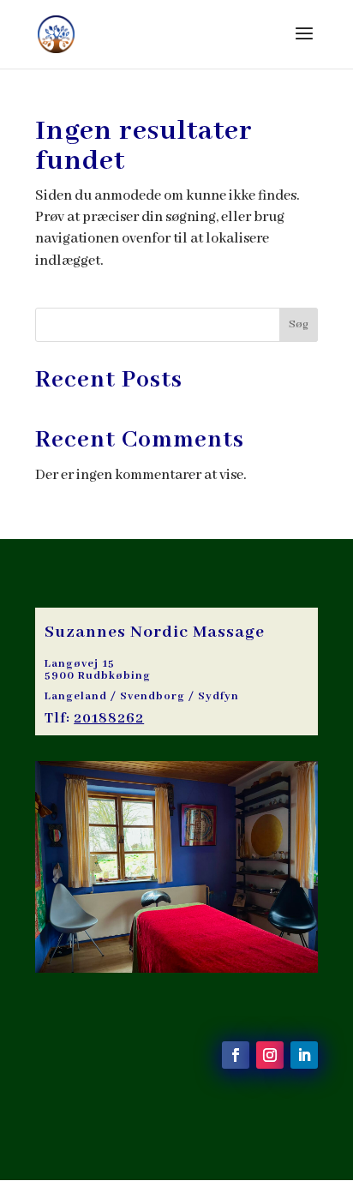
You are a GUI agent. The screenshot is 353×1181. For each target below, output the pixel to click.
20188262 (109, 719)
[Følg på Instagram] (270, 1055)
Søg (298, 324)
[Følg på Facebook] (235, 1055)
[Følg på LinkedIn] (304, 1055)
